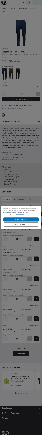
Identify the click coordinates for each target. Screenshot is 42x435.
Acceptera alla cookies (21, 219)
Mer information (20, 214)
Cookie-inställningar (21, 224)
